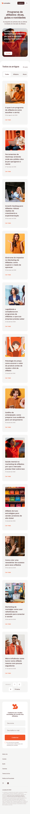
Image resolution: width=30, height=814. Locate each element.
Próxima (17, 689)
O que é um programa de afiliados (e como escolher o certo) (14, 110)
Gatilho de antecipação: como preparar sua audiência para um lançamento (15, 416)
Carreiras (4, 768)
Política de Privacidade (8, 778)
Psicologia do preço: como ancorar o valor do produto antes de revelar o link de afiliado (14, 366)
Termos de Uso (6, 773)
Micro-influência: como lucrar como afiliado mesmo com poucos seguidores (14, 662)
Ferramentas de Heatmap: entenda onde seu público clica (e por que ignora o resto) (14, 159)
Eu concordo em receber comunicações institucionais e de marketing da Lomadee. (15, 744)
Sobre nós (4, 754)
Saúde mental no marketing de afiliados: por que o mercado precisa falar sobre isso (15, 465)
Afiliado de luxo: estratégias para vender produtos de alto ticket (13, 514)
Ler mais (8, 120)
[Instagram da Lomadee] (3, 783)
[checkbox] (5, 742)
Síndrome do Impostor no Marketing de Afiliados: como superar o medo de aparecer (14, 262)
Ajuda (3, 763)
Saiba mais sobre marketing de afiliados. (16, 795)
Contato (4, 759)
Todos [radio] (7, 74)
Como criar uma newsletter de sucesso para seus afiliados (14, 562)
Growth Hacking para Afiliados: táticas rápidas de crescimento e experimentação (14, 211)
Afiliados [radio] (16, 74)
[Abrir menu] (26, 3)
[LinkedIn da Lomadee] (8, 783)
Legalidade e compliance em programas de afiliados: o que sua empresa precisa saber (14, 314)
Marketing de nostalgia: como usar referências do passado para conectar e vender (15, 612)
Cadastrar (21, 3)
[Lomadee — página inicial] (6, 3)
